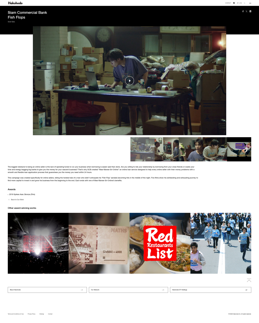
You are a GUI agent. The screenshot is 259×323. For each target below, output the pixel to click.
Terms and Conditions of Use (16, 314)
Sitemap (41, 314)
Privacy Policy (31, 314)
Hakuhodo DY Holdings (179, 290)
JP (237, 3)
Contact (50, 314)
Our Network (95, 290)
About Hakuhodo (15, 290)
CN (241, 3)
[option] (129, 80)
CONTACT (228, 3)
